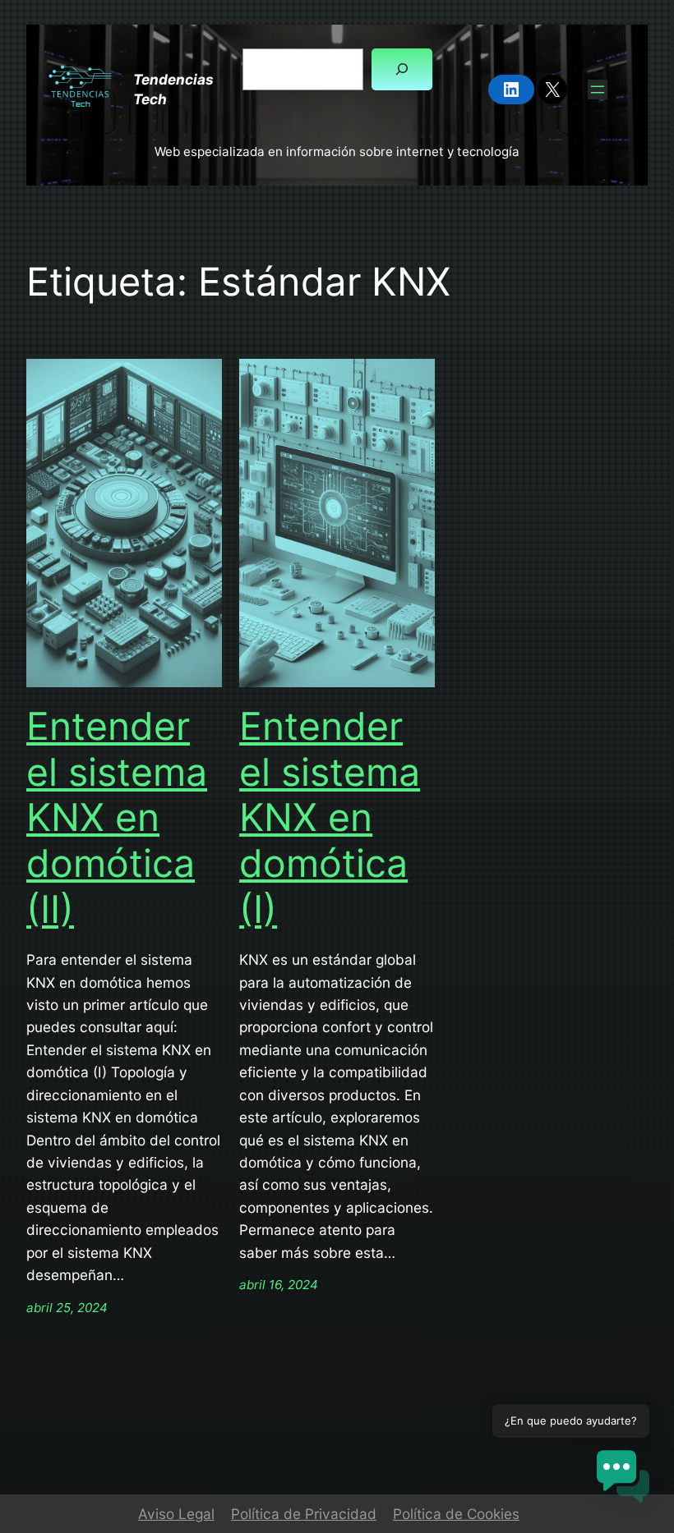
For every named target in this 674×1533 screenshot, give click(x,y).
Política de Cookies (456, 1513)
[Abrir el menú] (597, 89)
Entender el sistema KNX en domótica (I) (329, 818)
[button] (623, 1479)
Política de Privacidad (303, 1513)
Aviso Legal (176, 1513)
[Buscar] (402, 69)
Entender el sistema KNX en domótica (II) (116, 818)
